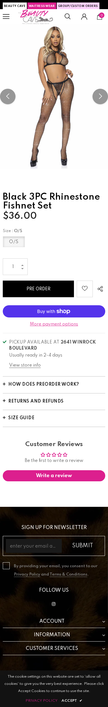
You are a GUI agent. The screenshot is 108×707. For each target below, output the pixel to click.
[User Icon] (84, 17)
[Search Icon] (68, 17)
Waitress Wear (42, 6)
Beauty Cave (14, 6)
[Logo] (35, 16)
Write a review (54, 475)
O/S (14, 242)
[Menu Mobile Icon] (6, 16)
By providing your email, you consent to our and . (55, 570)
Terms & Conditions (68, 574)
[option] (54, 96)
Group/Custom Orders (78, 6)
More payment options (54, 324)
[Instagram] (54, 604)
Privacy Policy (27, 574)
